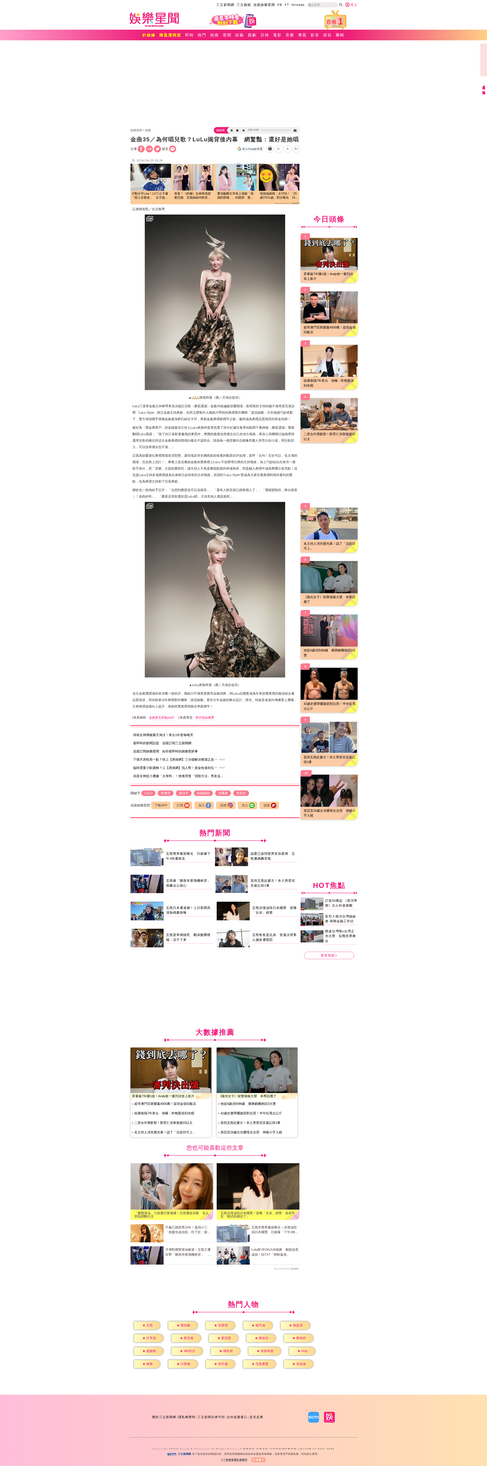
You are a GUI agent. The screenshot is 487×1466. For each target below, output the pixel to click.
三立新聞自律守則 (211, 1417)
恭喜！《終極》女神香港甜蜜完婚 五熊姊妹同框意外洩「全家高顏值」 (192, 196)
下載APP (160, 805)
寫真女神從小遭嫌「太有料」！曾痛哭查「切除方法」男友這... (178, 776)
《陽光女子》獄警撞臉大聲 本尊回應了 (247, 1096)
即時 (189, 35)
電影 (277, 35)
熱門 (202, 35)
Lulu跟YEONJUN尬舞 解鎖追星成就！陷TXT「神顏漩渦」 (274, 1252)
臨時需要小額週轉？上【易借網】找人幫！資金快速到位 (173, 768)
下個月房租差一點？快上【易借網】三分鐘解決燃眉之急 (173, 759)
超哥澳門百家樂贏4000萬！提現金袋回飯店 (165, 1104)
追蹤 (223, 805)
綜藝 (239, 35)
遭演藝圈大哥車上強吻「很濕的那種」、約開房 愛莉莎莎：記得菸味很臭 (235, 196)
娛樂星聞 (136, 130)
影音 (315, 35)
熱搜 (214, 35)
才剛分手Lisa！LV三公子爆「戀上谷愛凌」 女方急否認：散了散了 (149, 196)
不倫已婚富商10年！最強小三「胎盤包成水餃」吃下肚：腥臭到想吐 (188, 1230)
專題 (302, 35)
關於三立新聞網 (164, 1417)
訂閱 (180, 805)
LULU (196, 397)
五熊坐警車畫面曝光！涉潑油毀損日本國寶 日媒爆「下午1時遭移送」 (274, 1230)
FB (279, 5)
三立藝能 (244, 5)
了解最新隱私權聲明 (235, 1459)
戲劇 (252, 35)
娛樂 (148, 130)
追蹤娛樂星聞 (264, 5)
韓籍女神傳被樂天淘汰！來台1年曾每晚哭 (163, 735)
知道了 (260, 1459)
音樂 (290, 35)
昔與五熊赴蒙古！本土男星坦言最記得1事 (250, 1123)
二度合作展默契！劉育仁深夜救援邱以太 (163, 1123)
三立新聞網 (225, 5)
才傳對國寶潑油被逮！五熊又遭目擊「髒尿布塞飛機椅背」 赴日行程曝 (188, 1252)
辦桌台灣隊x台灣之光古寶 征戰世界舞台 (340, 936)
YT (286, 5)
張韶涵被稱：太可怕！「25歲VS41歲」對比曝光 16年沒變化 (279, 196)
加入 (201, 805)
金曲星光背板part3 (161, 717)
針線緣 (149, 35)
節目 (327, 35)
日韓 (264, 35)
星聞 (227, 35)
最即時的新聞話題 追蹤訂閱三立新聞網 (162, 743)
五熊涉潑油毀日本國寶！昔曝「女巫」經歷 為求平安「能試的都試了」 (257, 1215)
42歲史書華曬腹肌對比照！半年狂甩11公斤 (251, 1113)
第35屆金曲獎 (204, 717)
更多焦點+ (329, 955)
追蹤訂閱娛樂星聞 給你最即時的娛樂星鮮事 (165, 751)
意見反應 (256, 1417)
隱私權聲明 (186, 1417)
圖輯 (340, 35)
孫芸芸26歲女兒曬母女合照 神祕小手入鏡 (251, 1132)
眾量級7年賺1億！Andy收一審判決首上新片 (163, 1096)
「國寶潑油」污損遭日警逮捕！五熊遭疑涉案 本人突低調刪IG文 (171, 1215)
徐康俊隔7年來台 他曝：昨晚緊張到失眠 (164, 1113)
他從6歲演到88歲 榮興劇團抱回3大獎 (248, 1104)
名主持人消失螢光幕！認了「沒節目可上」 (165, 1132)
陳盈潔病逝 (170, 35)
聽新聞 (220, 130)
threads (298, 5)
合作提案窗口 (237, 1417)
